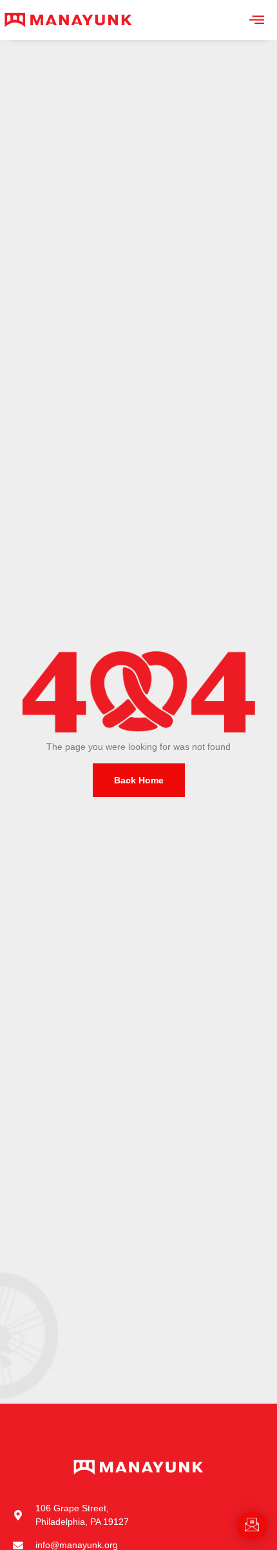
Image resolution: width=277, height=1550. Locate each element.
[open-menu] (256, 19)
